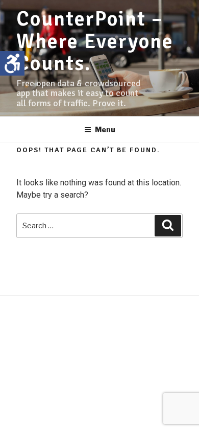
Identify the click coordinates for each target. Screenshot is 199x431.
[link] (12, 63)
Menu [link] (105, 129)
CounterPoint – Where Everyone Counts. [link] (94, 41)
